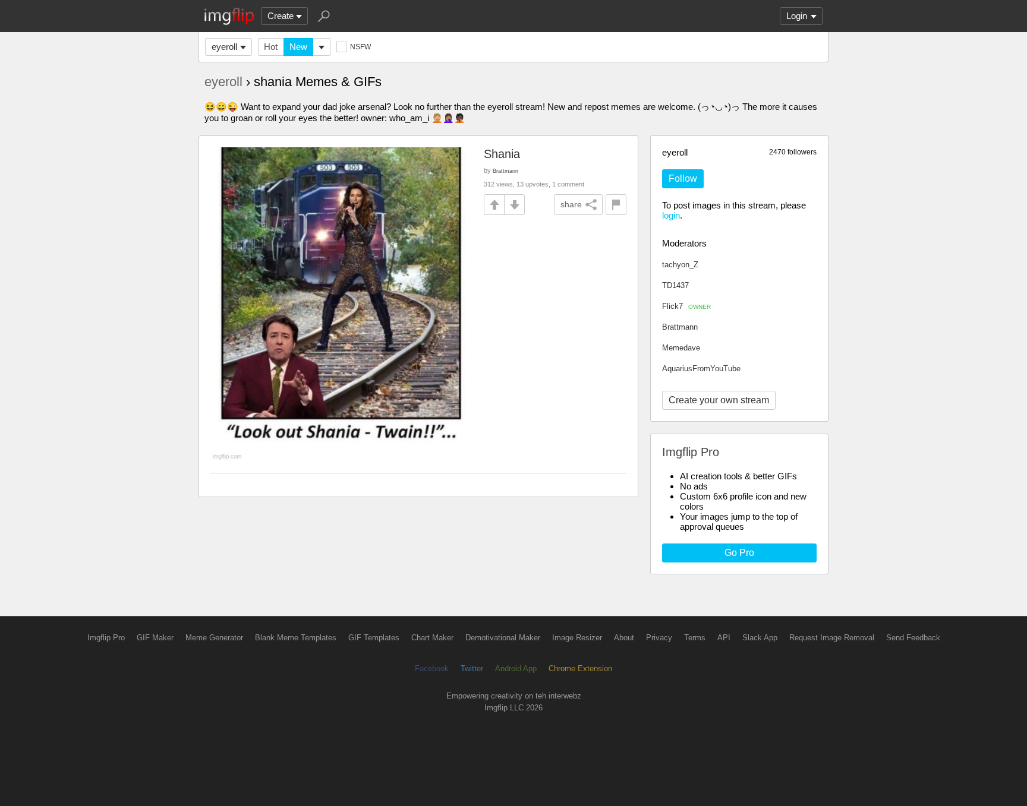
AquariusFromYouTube (701, 368)
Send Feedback (913, 637)
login (671, 215)
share (571, 204)
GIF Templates (373, 637)
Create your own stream (719, 400)
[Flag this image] (616, 204)
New (298, 47)
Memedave (681, 347)
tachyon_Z (680, 264)
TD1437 (675, 285)
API (723, 637)
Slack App (759, 637)
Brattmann (680, 327)
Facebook (432, 668)
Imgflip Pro (106, 637)
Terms (694, 637)
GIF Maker (155, 637)
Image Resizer (577, 637)
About (624, 637)
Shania (502, 153)
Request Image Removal (831, 637)
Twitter (472, 668)
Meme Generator (214, 637)
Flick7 (686, 306)
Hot (271, 47)
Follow (683, 178)
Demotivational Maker (502, 637)
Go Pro (739, 553)
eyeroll (224, 47)
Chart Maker (432, 637)
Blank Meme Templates (295, 637)
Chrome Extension (580, 668)
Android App (516, 668)
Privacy (659, 637)
